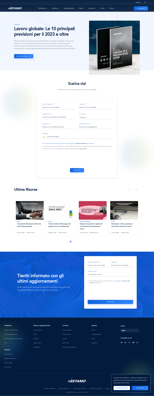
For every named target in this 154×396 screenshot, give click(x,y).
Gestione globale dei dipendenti (13, 338)
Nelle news (65, 343)
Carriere (64, 338)
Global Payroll (8, 354)
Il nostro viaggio (66, 330)
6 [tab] (76, 241)
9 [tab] (84, 241)
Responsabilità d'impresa (69, 347)
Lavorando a (45, 123)
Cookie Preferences (64, 388)
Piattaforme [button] (42, 8)
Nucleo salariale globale (11, 330)
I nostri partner (66, 334)
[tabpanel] (30, 219)
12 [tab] (92, 241)
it (145, 2)
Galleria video (37, 343)
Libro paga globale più (10, 334)
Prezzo (93, 330)
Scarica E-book (22, 56)
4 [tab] (70, 241)
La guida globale (69, 8)
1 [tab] (62, 241)
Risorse (81, 8)
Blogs (35, 334)
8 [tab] (81, 241)
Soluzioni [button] (54, 8)
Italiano (124, 330)
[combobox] (95, 117)
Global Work (7, 367)
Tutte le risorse (38, 330)
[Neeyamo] (15, 7)
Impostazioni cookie (122, 388)
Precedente (129, 189)
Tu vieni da (82, 114)
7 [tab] (78, 241)
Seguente (135, 189)
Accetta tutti (140, 388)
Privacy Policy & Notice (79, 388)
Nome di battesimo (47, 104)
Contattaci (141, 8)
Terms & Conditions (49, 388)
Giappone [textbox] (83, 117)
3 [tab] (68, 241)
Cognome (82, 104)
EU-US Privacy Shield (96, 388)
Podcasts (36, 338)
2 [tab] (65, 241)
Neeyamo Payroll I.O (10, 358)
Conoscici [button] (91, 8)
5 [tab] (73, 241)
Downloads (37, 347)
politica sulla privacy (81, 143)
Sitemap (107, 388)
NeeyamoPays (8, 362)
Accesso (138, 2)
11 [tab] (89, 241)
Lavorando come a (84, 123)
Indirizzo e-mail (46, 114)
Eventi (102, 8)
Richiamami (45, 133)
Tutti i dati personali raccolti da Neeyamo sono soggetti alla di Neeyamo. (68, 143)
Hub (5, 343)
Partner (112, 8)
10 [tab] (86, 241)
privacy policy (83, 148)
